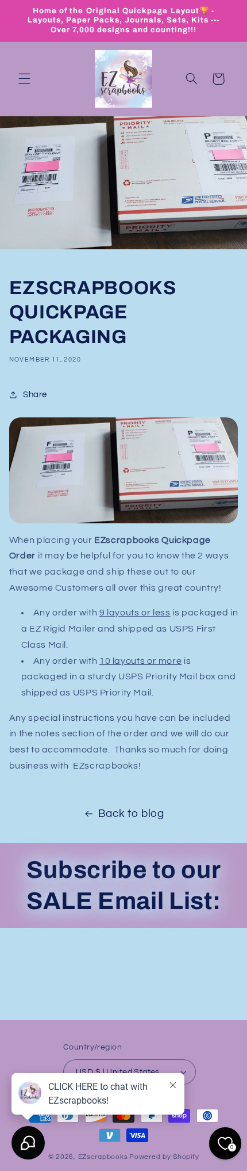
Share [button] (35, 394)
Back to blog (131, 813)
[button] (24, 79)
